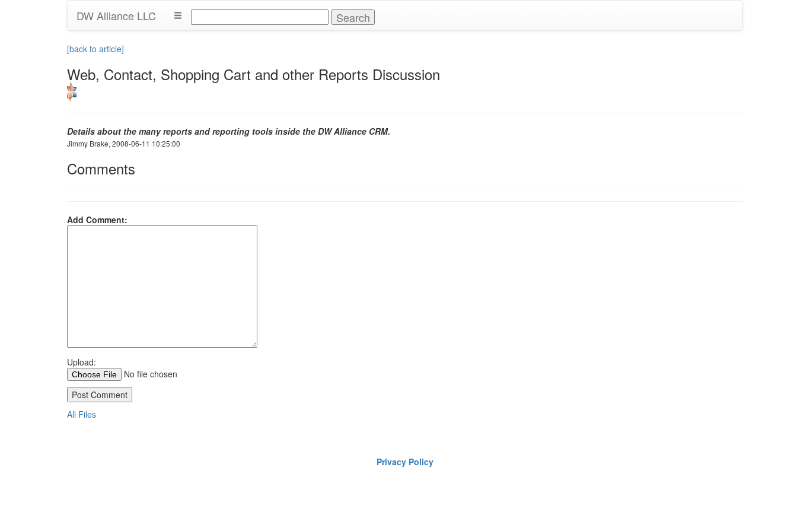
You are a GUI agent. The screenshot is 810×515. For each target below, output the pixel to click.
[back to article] (95, 49)
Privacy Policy (405, 462)
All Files (81, 414)
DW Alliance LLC (116, 15)
